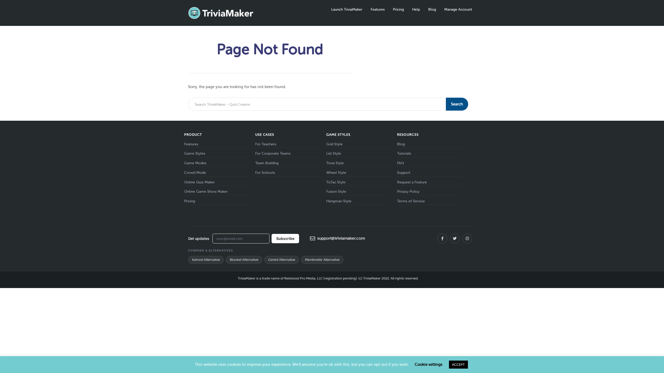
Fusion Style (336, 191)
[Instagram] (467, 238)
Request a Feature (412, 182)
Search (457, 104)
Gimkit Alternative (281, 260)
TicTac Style (335, 182)
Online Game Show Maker (206, 191)
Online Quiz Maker (199, 182)
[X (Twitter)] (455, 238)
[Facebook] (442, 238)
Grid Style (334, 144)
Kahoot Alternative (206, 260)
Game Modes (195, 163)
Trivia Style (335, 163)
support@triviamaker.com (341, 238)
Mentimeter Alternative (322, 260)
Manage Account (458, 9)
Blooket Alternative (244, 260)
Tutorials (404, 153)
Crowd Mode (195, 173)
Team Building (267, 163)
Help (416, 9)
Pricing (398, 9)
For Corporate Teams (272, 153)
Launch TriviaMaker (346, 9)
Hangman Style (338, 201)
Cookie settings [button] (428, 364)
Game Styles (194, 153)
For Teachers (265, 144)
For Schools (265, 173)
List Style (333, 153)
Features (378, 9)
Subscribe (285, 238)
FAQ (400, 163)
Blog (432, 9)
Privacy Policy (408, 191)
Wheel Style (336, 173)
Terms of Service (411, 201)
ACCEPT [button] (458, 365)
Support (403, 173)
